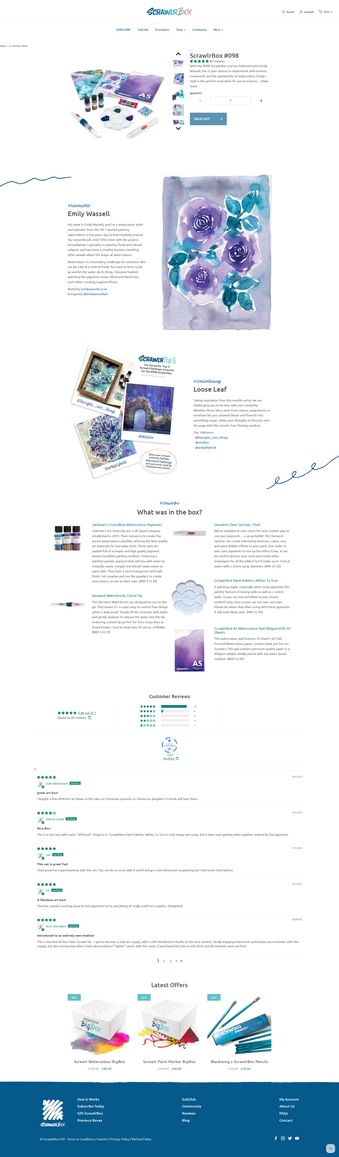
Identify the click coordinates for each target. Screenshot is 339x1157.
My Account (289, 1099)
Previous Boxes (89, 1120)
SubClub (143, 29)
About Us (287, 1106)
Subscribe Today (90, 1106)
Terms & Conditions (81, 1139)
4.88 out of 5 (87, 713)
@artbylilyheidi (205, 447)
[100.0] (169, 745)
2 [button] (164, 961)
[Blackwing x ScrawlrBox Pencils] (239, 1026)
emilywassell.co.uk (94, 289)
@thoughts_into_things (211, 437)
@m (198, 442)
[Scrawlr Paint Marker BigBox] (169, 1026)
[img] (46, 777)
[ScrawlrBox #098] (178, 65)
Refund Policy (141, 1139)
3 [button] (170, 961)
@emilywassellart (96, 294)
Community (199, 29)
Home (3, 45)
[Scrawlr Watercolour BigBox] (100, 1026)
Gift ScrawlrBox (90, 1113)
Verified (168, 758)
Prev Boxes (162, 29)
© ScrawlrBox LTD (52, 1139)
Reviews (188, 1113)
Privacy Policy (119, 1139)
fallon (205, 442)
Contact (286, 1120)
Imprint (102, 1139)
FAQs (283, 1113)
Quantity (196, 93)
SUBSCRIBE (123, 29)
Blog (186, 1120)
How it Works (88, 1099)
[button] (200, 61)
